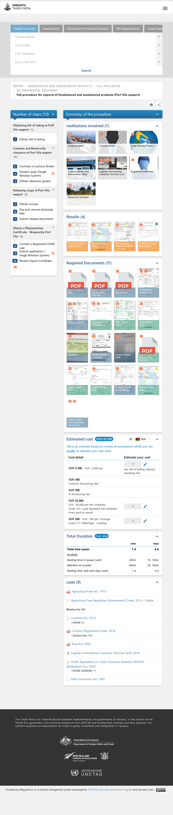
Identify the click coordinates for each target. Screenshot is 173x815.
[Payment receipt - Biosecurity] (148, 236)
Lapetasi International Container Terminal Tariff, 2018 (105, 653)
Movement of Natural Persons (87, 28)
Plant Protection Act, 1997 (88, 679)
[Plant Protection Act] (68, 679)
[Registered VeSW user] (143, 168)
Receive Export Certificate (35, 261)
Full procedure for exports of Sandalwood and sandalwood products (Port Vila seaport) (78, 95)
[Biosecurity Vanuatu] (81, 193)
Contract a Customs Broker (36, 166)
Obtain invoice (28, 204)
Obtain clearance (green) (35, 181)
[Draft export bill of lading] (101, 315)
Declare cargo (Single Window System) (32, 174)
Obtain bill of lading (32, 139)
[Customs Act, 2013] (68, 618)
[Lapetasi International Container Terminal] (112, 168)
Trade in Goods (24, 28)
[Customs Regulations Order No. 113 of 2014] (69, 631)
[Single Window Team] (143, 142)
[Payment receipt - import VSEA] (77, 236)
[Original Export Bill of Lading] (125, 380)
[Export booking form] (77, 283)
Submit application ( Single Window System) (34, 253)
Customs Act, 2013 (83, 618)
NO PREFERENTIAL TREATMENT (37, 90)
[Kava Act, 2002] (69, 644)
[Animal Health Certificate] (101, 348)
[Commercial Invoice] (148, 283)
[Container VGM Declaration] (125, 283)
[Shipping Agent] (81, 142)
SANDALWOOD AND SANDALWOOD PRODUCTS (60, 86)
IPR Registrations (128, 28)
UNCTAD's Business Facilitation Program (110, 789)
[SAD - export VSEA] (125, 315)
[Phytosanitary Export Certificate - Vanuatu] (125, 236)
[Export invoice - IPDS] (77, 380)
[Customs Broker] (112, 142)
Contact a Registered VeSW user (37, 246)
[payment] (77, 348)
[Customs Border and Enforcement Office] (81, 168)
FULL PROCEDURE (108, 86)
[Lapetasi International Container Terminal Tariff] (68, 653)
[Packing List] (77, 315)
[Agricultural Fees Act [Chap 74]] (69, 591)
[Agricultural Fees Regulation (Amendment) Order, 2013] (68, 600)
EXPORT (18, 86)
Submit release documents (36, 219)
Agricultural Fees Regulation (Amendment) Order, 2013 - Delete (112, 600)
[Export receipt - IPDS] (101, 380)
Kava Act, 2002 (81, 644)
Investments (51, 28)
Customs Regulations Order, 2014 (93, 631)
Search (86, 70)
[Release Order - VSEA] (101, 236)
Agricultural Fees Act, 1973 (89, 591)
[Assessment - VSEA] (148, 315)
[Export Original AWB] (125, 348)
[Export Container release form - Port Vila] (101, 283)
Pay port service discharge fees (36, 211)
